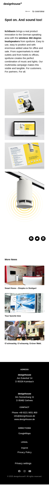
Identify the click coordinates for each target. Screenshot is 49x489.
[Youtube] (30, 471)
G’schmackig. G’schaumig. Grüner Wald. (23, 343)
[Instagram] (24, 471)
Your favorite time (13, 316)
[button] (31, 238)
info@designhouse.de (24, 416)
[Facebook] (19, 471)
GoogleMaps (24, 433)
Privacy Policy (25, 452)
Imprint (24, 448)
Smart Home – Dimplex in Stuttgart (20, 288)
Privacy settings (23, 463)
